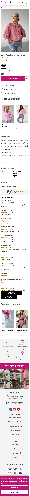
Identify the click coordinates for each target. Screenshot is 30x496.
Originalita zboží (15, 453)
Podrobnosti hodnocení (21, 57)
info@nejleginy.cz (17, 402)
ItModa (15, 177)
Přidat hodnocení (7, 197)
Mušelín (15, 175)
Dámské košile (17, 171)
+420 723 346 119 (17, 396)
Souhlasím (14, 492)
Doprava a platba (15, 417)
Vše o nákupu (15, 434)
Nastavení (14, 487)
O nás (15, 457)
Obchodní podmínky (15, 422)
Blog (15, 449)
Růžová (15, 173)
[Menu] (26, 2)
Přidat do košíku (14, 78)
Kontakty (15, 444)
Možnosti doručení (8, 71)
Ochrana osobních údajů (15, 426)
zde (2, 483)
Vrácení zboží (15, 430)
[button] (8, 127)
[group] (8, 117)
